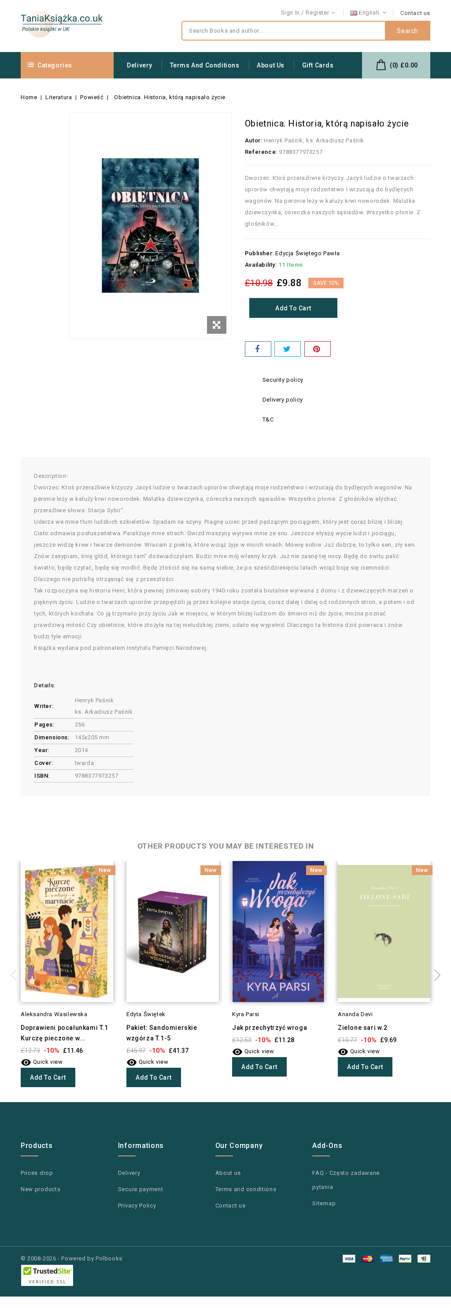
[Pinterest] (317, 349)
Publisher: (259, 253)
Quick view (42, 1061)
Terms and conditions (205, 65)
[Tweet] (287, 349)
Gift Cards (318, 65)
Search (407, 30)
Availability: (261, 264)
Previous (16, 975)
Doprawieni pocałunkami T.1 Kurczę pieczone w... (64, 1033)
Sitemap (324, 1203)
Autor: (253, 140)
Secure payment (140, 1189)
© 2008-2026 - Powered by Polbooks (71, 1258)
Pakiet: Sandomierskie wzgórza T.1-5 (161, 1033)
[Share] (258, 349)
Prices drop (37, 1173)
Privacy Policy (137, 1205)
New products (40, 1189)
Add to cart (293, 308)
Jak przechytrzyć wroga (269, 1027)
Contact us (415, 13)
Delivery (139, 65)
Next (435, 975)
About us (271, 65)
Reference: (261, 152)
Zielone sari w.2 (363, 1027)
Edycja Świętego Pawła (307, 253)
